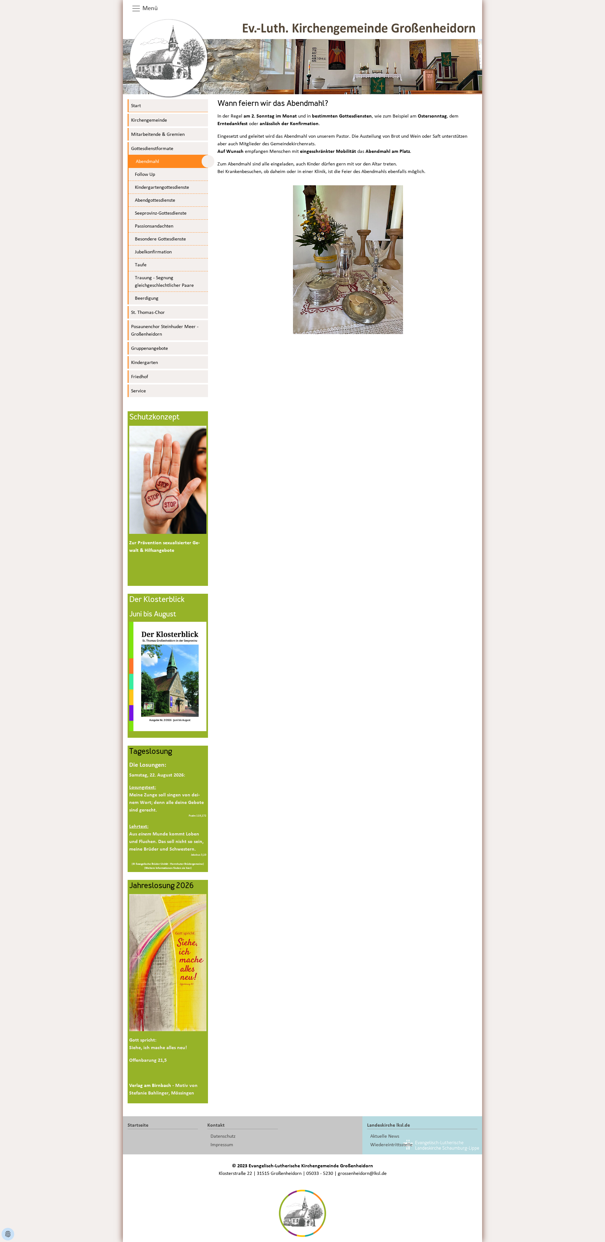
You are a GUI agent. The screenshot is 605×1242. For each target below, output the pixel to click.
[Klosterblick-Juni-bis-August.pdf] (167, 676)
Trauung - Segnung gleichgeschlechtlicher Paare (164, 281)
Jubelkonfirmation (153, 251)
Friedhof (139, 376)
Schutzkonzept (154, 417)
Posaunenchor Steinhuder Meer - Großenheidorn (165, 330)
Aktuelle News (384, 1136)
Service (138, 390)
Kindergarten (144, 362)
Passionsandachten (154, 225)
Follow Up (145, 174)
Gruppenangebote (149, 348)
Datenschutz (222, 1136)
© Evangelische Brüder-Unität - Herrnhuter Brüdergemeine (168, 864)
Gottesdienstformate (152, 148)
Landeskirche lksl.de (388, 1125)
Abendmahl (147, 161)
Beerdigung (146, 298)
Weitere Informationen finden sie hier (168, 868)
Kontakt (216, 1125)
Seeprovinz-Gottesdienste (161, 213)
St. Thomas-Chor (148, 312)
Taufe (141, 264)
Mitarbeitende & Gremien (158, 134)
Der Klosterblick (156, 600)
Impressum (221, 1144)
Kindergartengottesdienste (162, 187)
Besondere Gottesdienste (160, 238)
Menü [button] (149, 8)
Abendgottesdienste (155, 200)
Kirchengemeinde (149, 120)
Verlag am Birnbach (150, 1085)
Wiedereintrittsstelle (391, 1144)
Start (136, 105)
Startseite (138, 1125)
